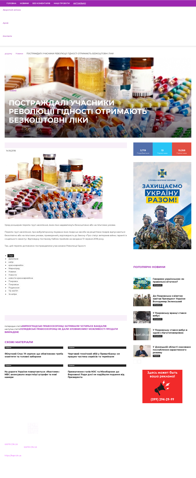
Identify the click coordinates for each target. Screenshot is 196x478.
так (143, 143)
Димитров (13, 259)
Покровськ (14, 284)
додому (8, 53)
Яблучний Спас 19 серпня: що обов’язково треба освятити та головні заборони (34, 355)
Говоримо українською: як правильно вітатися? (168, 280)
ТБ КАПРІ (13, 291)
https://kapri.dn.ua (13, 455)
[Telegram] (180, 3)
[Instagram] (176, 3)
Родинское (14, 288)
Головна (11, 3)
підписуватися (182, 143)
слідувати (162, 143)
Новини (24, 3)
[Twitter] (185, 3)
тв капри (13, 294)
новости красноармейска (21, 278)
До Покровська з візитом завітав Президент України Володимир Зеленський (169, 299)
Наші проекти (62, 3)
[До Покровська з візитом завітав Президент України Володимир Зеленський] (142, 300)
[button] (188, 3)
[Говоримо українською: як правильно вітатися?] (142, 283)
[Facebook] (171, 3)
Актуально (158, 285)
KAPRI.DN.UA (11, 444)
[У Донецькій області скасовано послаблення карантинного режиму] (142, 351)
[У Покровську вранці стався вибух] (142, 317)
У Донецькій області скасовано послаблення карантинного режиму (172, 350)
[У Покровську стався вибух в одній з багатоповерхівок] (142, 334)
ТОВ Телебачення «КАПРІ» (82, 440)
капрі (11, 262)
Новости (13, 275)
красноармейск (16, 265)
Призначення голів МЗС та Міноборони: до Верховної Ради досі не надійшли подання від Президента (96, 374)
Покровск (13, 281)
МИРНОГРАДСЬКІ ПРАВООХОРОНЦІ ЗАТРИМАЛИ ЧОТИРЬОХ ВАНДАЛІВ (64, 326)
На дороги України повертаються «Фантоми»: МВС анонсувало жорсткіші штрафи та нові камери (32, 374)
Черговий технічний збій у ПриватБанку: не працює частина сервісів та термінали (94, 355)
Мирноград (14, 268)
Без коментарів (41, 3)
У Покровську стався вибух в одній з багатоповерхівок (170, 331)
